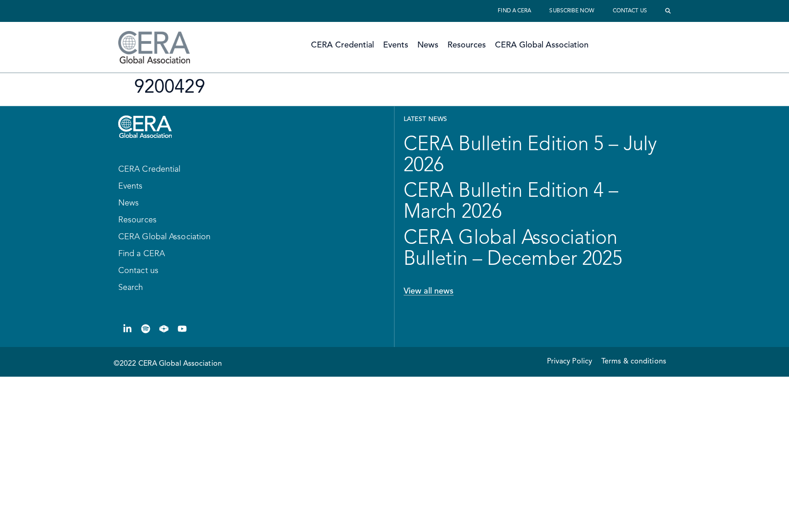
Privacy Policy (569, 361)
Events (395, 45)
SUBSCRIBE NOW (571, 11)
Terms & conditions (633, 361)
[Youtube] (182, 329)
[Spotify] (146, 329)
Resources (466, 45)
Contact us (630, 11)
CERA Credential (342, 45)
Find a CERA (514, 11)
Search (130, 288)
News (427, 45)
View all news (428, 291)
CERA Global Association (542, 45)
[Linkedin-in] (127, 329)
